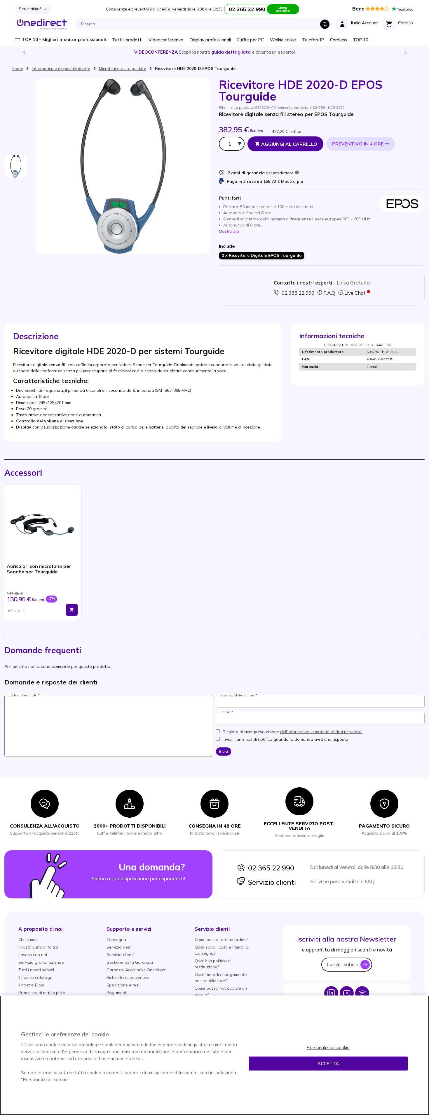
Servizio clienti (270, 882)
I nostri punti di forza (38, 947)
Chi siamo (27, 939)
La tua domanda (23, 695)
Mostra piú (292, 181)
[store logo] (42, 24)
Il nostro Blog (31, 985)
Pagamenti (117, 992)
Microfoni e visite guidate (122, 68)
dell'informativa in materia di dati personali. (321, 731)
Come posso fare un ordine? (221, 939)
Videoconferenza (166, 40)
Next (405, 52)
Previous (24, 52)
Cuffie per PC (250, 40)
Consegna (116, 939)
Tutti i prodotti (127, 40)
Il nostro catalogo (35, 977)
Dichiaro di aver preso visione (292, 731)
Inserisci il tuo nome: (237, 695)
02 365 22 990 (269, 867)
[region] (214, 1055)
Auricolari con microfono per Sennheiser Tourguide (39, 569)
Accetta (328, 1063)
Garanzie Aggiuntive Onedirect (136, 969)
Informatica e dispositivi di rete (61, 68)
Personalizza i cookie (328, 1047)
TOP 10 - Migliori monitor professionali (64, 39)
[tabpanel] (42, 553)
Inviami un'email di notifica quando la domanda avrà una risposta (285, 739)
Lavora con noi (32, 954)
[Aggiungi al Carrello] (72, 610)
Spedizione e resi (123, 985)
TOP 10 (360, 40)
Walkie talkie (283, 40)
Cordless (338, 40)
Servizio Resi (119, 947)
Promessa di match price (41, 992)
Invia (223, 751)
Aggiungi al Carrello (289, 144)
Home (17, 68)
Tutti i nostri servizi (36, 969)
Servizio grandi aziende (41, 962)
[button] (40, 929)
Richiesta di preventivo (128, 977)
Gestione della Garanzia (130, 962)
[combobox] (205, 24)
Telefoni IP (313, 40)
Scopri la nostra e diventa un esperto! (214, 52)
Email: (225, 712)
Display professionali (210, 40)
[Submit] (324, 24)
